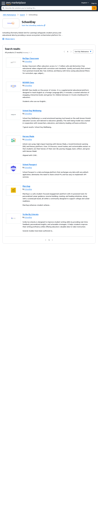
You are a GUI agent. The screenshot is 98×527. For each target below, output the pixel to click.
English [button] (84, 3)
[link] (33, 15)
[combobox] (46, 8)
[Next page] (71, 51)
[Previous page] (64, 51)
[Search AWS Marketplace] (94, 8)
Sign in (94, 3)
